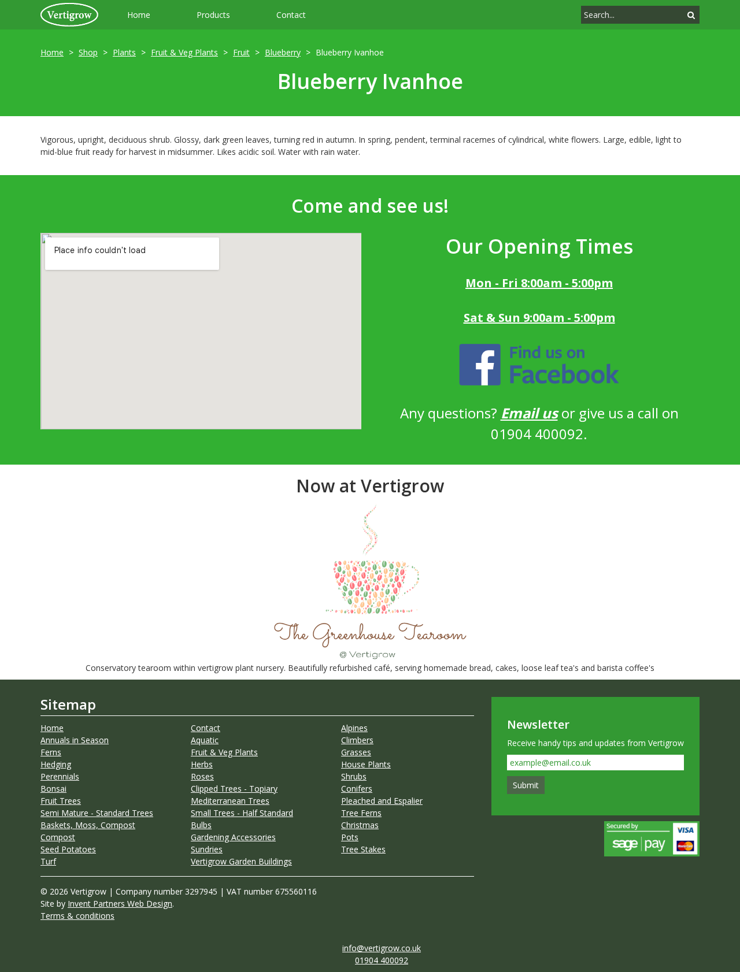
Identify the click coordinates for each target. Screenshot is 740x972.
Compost (57, 837)
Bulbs (201, 824)
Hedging (55, 764)
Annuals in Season (74, 739)
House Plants (366, 764)
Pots (349, 837)
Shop (88, 52)
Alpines (354, 727)
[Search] (691, 15)
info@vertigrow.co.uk (381, 948)
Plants (124, 52)
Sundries (207, 849)
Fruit (241, 52)
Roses (202, 776)
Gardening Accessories (233, 837)
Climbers (357, 739)
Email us (529, 412)
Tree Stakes (363, 849)
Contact (291, 14)
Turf (48, 861)
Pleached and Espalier (382, 800)
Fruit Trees (60, 800)
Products (213, 14)
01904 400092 (381, 960)
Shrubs (354, 776)
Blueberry (283, 52)
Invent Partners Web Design (120, 903)
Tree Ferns (361, 812)
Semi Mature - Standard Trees (96, 812)
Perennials (59, 776)
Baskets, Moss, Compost (87, 824)
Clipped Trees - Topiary (234, 788)
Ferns (50, 752)
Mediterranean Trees (230, 800)
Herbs (202, 764)
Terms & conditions (77, 915)
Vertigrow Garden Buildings (241, 861)
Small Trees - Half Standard (242, 812)
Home (138, 14)
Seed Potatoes (68, 849)
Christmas (360, 824)
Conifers (356, 788)
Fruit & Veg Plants (184, 52)
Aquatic (205, 739)
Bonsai (53, 788)
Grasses (356, 752)
